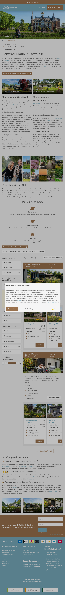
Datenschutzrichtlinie (52, 302)
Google (19, 300)
